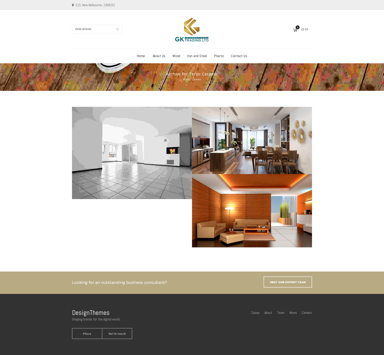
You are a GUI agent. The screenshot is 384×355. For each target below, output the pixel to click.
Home (141, 56)
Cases (255, 312)
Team (281, 312)
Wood (176, 56)
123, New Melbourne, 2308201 (95, 5)
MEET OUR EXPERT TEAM (288, 282)
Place (87, 334)
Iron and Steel (197, 56)
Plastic (219, 56)
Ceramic (196, 79)
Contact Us (239, 56)
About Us (159, 56)
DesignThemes (91, 312)
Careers (307, 312)
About (268, 312)
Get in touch (117, 334)
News (293, 312)
